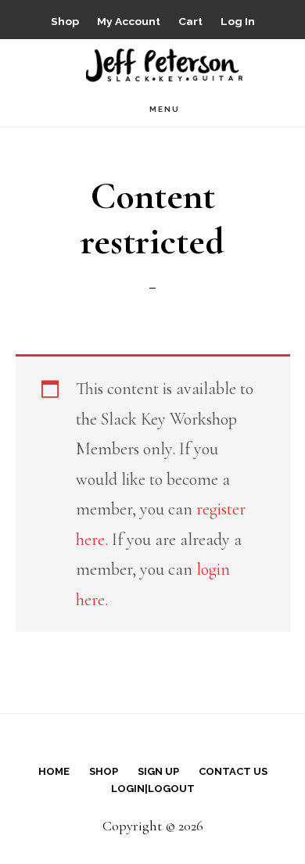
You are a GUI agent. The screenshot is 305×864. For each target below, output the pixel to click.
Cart (190, 21)
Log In (238, 21)
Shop (65, 21)
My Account (128, 21)
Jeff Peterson (164, 63)
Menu (164, 109)
